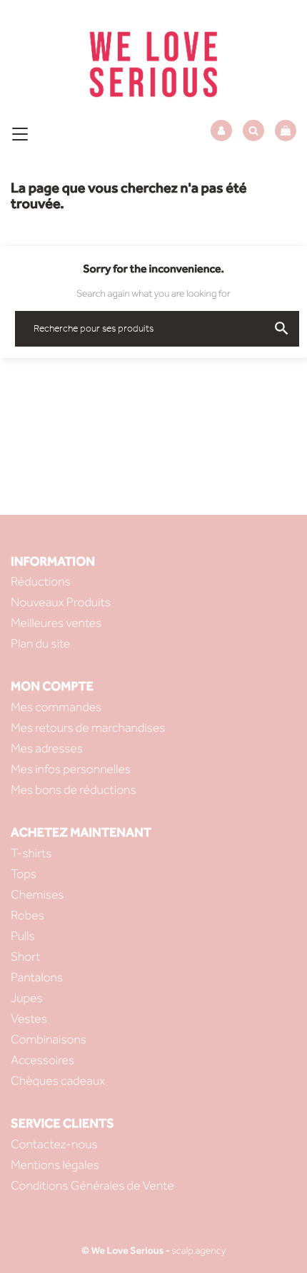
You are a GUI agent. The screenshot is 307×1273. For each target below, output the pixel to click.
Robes (27, 915)
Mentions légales (55, 1164)
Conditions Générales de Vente (92, 1185)
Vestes (29, 1018)
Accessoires (42, 1060)
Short (25, 956)
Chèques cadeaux (58, 1080)
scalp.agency (198, 1250)
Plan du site (40, 643)
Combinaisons (48, 1039)
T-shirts (31, 853)
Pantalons (37, 977)
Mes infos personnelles (71, 769)
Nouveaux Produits (61, 602)
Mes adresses (47, 748)
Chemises (37, 894)
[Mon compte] (221, 131)
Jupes (27, 998)
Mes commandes (56, 707)
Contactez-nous (54, 1144)
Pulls (23, 936)
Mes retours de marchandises (88, 727)
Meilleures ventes (56, 622)
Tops (23, 873)
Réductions (41, 581)
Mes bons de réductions (73, 789)
